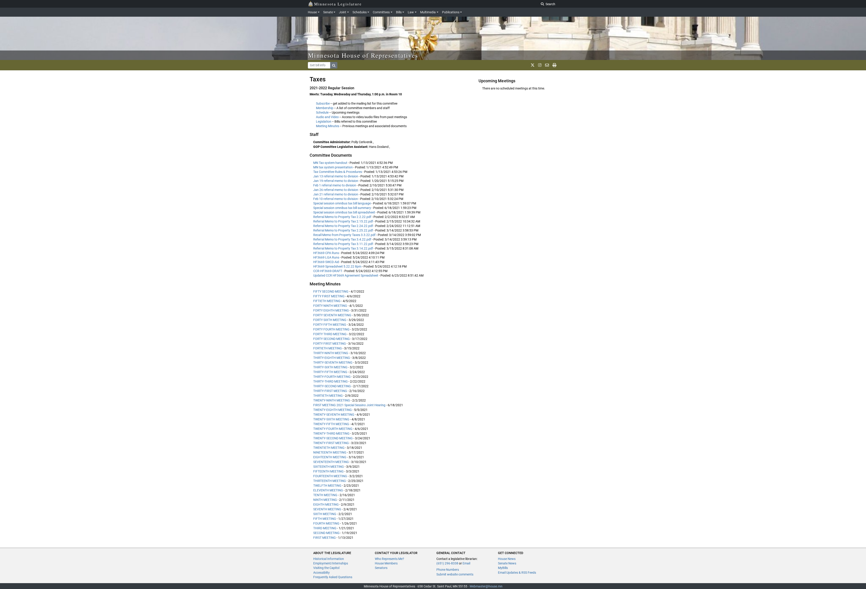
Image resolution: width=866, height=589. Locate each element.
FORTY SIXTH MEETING (329, 320)
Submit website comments (454, 574)
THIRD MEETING (324, 528)
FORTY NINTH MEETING (330, 305)
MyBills (503, 568)
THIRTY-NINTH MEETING (330, 353)
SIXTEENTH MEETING (328, 466)
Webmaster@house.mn (486, 586)
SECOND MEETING (326, 533)
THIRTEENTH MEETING (329, 481)
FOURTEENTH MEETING (330, 476)
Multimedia (428, 12)
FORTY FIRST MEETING (329, 343)
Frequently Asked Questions (332, 577)
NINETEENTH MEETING (329, 452)
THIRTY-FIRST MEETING (330, 391)
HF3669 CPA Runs (326, 253)
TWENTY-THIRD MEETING (331, 433)
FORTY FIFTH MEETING (329, 324)
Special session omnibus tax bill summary (342, 208)
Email (466, 563)
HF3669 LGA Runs (326, 257)
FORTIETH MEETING (327, 348)
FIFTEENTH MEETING (328, 471)
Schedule (322, 112)
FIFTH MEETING (324, 518)
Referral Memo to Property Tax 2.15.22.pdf (343, 221)
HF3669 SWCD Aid (326, 262)
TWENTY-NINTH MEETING (331, 400)
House (312, 12)
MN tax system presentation (333, 167)
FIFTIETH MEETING (327, 301)
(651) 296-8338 (447, 563)
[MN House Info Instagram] (539, 65)
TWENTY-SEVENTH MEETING (333, 414)
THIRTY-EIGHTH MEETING (331, 358)
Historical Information (328, 559)
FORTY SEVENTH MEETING (332, 315)
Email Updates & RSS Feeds (517, 572)
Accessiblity (321, 572)
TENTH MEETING (325, 495)
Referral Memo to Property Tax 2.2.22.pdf (342, 217)
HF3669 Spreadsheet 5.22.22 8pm (337, 266)
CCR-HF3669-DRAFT (328, 271)
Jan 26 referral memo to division (336, 190)
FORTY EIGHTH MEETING (331, 310)
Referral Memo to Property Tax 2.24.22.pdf (343, 226)
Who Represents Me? (389, 559)
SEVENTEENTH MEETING (331, 462)
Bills (399, 12)
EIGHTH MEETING (326, 504)
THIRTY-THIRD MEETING (330, 381)
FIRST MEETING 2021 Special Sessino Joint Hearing (349, 405)
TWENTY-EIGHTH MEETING (332, 410)
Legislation (323, 121)
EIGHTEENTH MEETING (329, 457)
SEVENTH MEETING (327, 509)
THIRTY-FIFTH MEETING (330, 372)
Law (411, 12)
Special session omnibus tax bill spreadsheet (344, 212)
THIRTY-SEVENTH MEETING (332, 362)
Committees (381, 12)
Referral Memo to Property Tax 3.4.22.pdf (342, 239)
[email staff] (547, 65)
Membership (324, 108)
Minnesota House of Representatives (363, 55)
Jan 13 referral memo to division (336, 176)
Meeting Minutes (327, 126)
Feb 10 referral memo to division (336, 199)
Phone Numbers (447, 569)
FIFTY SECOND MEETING (330, 291)
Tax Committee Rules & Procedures (338, 172)
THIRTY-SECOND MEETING (332, 386)
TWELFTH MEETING (327, 485)
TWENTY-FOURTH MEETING (332, 429)
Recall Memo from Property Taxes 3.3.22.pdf (344, 235)
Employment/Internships (330, 563)
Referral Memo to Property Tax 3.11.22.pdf (343, 244)
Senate (328, 12)
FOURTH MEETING (326, 523)
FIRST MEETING (324, 537)
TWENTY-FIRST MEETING (331, 443)
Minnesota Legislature (338, 4)
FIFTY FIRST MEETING (329, 296)
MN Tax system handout (330, 163)
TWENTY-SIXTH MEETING (331, 419)
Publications (450, 12)
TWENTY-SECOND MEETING (333, 438)
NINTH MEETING (325, 500)
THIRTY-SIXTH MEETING (330, 367)
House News (507, 559)
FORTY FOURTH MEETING (331, 329)
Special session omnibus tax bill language (342, 203)
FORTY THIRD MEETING (330, 334)
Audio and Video (327, 117)
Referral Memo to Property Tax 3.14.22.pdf (343, 248)
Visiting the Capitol (326, 568)
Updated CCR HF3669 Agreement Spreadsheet (346, 275)
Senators (381, 568)
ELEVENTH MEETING (328, 490)
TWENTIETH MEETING (329, 447)
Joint (342, 12)
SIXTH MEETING (324, 514)
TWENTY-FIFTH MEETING (331, 424)
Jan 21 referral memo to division (336, 194)
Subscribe (323, 103)
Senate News (507, 563)
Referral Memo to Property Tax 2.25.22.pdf (343, 230)
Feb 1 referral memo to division (335, 185)
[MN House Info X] (532, 65)
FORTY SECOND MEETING (331, 339)
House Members (386, 563)
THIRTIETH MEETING (328, 395)
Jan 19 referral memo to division (336, 181)
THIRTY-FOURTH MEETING (332, 376)
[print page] (554, 65)
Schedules (359, 12)
